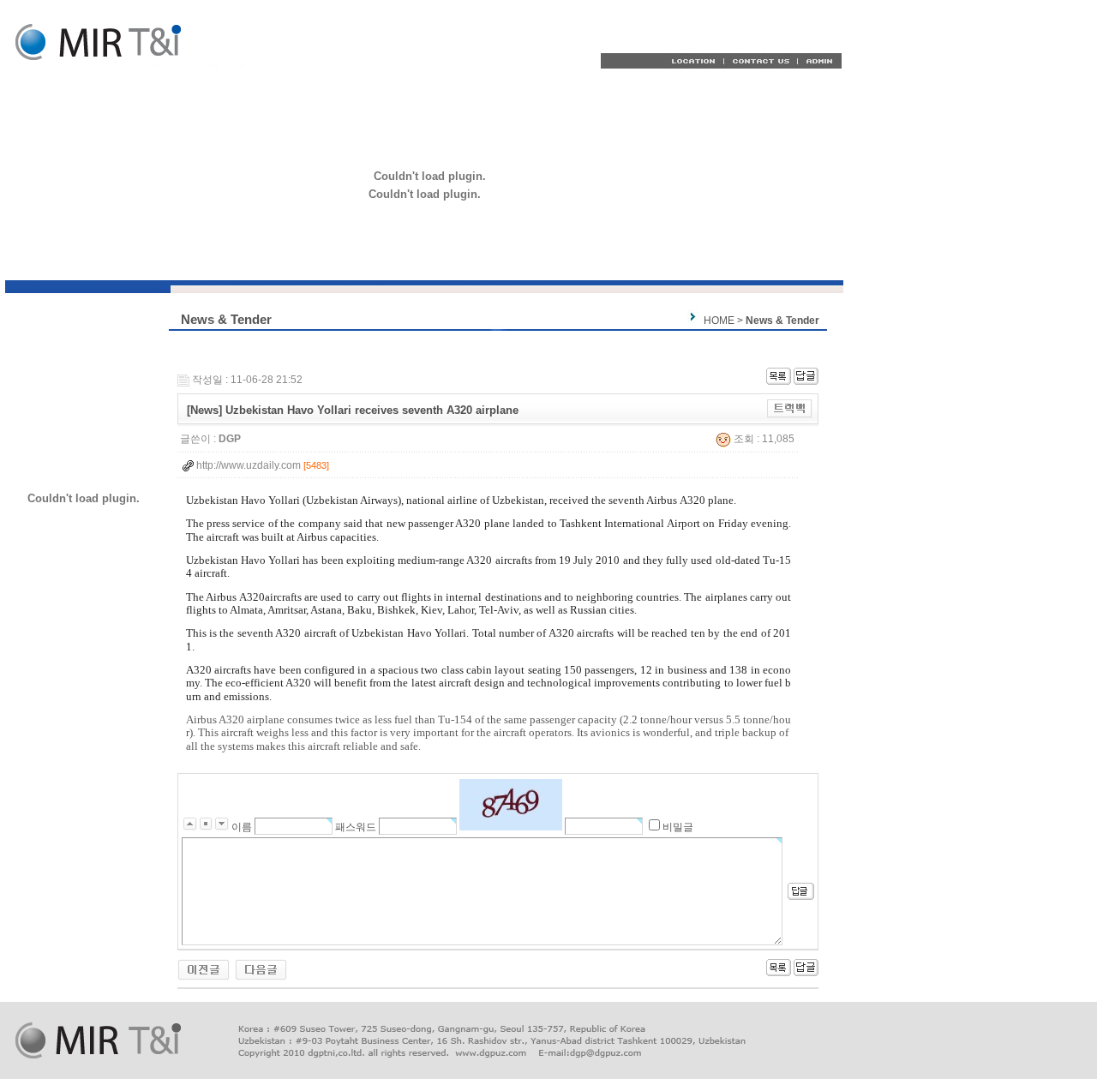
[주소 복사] (789, 408)
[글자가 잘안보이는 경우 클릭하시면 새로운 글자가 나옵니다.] (510, 804)
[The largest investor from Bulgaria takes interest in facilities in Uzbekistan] (203, 969)
